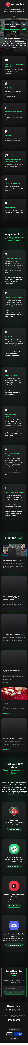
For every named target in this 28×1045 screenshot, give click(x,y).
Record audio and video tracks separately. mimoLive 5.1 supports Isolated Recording (12, 597)
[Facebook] (11, 1020)
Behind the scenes (13, 11)
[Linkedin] (17, 1020)
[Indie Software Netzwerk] (9, 1034)
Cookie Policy (20, 1009)
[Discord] (19, 1020)
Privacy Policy (12, 1009)
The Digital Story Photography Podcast (14, 634)
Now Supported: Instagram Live (12, 560)
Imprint (5, 1009)
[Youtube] (14, 1020)
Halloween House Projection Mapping (13, 738)
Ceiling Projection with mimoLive (12, 704)
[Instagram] (9, 1020)
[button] (14, 15)
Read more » (6, 571)
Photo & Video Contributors (14, 1010)
